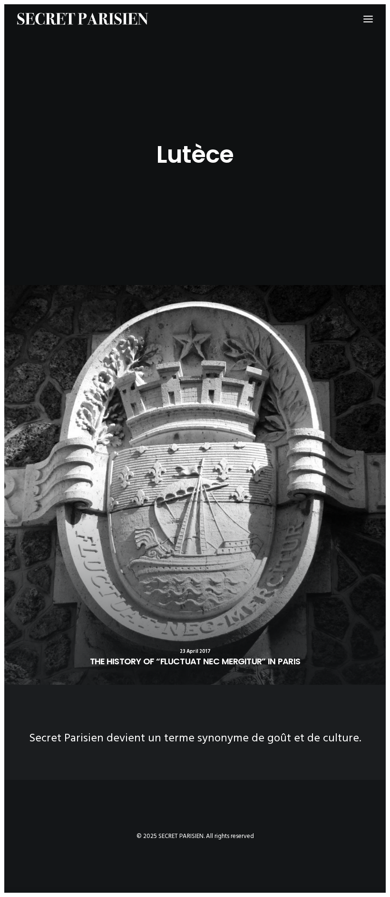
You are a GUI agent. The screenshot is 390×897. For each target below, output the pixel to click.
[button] (195, 485)
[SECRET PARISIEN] (82, 19)
